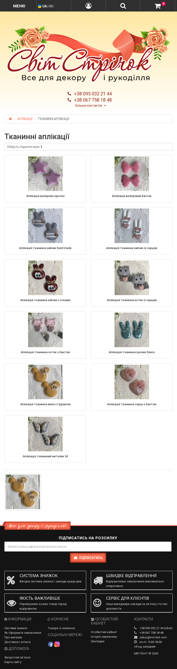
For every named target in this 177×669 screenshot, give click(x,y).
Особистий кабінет (104, 632)
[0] (158, 6)
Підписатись (91, 558)
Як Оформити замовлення (22, 632)
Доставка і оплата (17, 642)
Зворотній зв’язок (17, 657)
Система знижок (15, 628)
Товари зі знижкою (61, 628)
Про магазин (13, 637)
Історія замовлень (104, 636)
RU (51, 6)
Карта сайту (12, 662)
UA (44, 6)
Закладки (97, 641)
